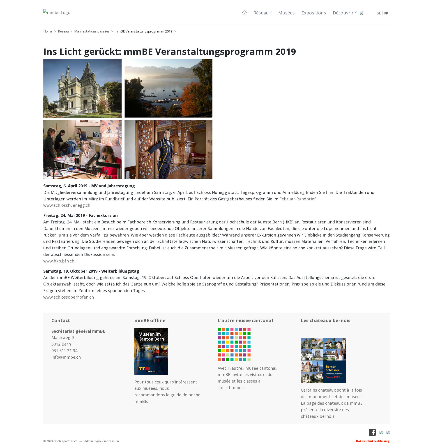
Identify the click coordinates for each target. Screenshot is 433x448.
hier (330, 192)
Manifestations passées (92, 31)
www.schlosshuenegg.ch (66, 205)
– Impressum (110, 441)
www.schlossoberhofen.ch (68, 297)
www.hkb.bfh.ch (58, 261)
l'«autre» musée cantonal (252, 368)
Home (48, 31)
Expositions (314, 13)
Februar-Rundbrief (297, 199)
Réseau (261, 13)
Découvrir (343, 13)
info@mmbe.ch (66, 357)
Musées (286, 13)
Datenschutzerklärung (373, 441)
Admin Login (92, 441)
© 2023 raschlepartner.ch (60, 441)
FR (386, 13)
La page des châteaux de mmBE (331, 403)
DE (378, 13)
